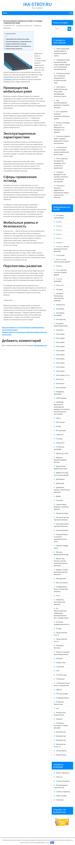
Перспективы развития (14, 49)
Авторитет (60, 330)
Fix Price (59, 230)
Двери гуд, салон (62, 453)
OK (52, 842)
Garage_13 (59, 242)
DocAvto (59, 222)
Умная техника (61, 796)
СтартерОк (60, 667)
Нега (58, 596)
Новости (59, 777)
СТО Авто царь (61, 675)
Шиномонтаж (61, 732)
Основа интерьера (63, 781)
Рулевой (59, 658)
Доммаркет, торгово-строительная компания (62, 489)
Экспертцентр (61, 751)
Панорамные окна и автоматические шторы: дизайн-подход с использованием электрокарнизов (62, 64)
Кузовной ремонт (62, 530)
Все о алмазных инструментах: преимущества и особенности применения (61, 163)
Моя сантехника (62, 583)
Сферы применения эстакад (16, 44)
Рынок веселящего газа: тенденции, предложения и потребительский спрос (62, 78)
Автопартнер (61, 319)
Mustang (59, 266)
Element (59, 226)
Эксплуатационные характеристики (18, 41)
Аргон (58, 418)
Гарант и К (59, 435)
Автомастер (60, 305)
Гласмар (59, 439)
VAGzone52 (60, 285)
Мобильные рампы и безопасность (18, 46)
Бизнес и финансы (63, 773)
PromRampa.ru (8, 79)
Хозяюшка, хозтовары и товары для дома (61, 725)
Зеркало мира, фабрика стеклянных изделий (61, 506)
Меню (5, 13)
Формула (59, 719)
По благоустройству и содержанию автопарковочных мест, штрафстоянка (61, 613)
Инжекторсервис (62, 513)
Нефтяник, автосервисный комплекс (59, 602)
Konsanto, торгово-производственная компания (62, 249)
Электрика (60, 800)
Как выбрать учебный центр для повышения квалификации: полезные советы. (60, 91)
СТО (57, 671)
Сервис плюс (61, 663)
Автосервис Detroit (63, 375)
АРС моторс (60, 422)
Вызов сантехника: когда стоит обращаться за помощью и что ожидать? (62, 127)
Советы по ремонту (63, 792)
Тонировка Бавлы (62, 698)
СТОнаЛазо (60, 679)
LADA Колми (60, 255)
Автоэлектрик (61, 388)
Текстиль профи (62, 694)
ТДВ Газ (59, 690)
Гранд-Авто (60, 443)
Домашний (60, 483)
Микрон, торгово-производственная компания (61, 572)
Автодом (59, 289)
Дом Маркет (60, 479)
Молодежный (61, 579)
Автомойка (60, 309)
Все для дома (61, 430)
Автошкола (60, 383)
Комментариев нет (24, 25)
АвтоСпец (59, 379)
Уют (57, 708)
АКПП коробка (61, 398)
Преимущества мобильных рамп (17, 39)
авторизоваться (40, 345)
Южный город (61, 755)
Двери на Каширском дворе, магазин (60, 459)
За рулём (59, 500)
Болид (58, 426)
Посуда (58, 628)
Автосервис (60, 334)
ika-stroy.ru (37, 4)
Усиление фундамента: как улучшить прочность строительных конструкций (61, 177)
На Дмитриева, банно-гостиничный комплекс (61, 589)
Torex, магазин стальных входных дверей (60, 272)
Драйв (58, 496)
